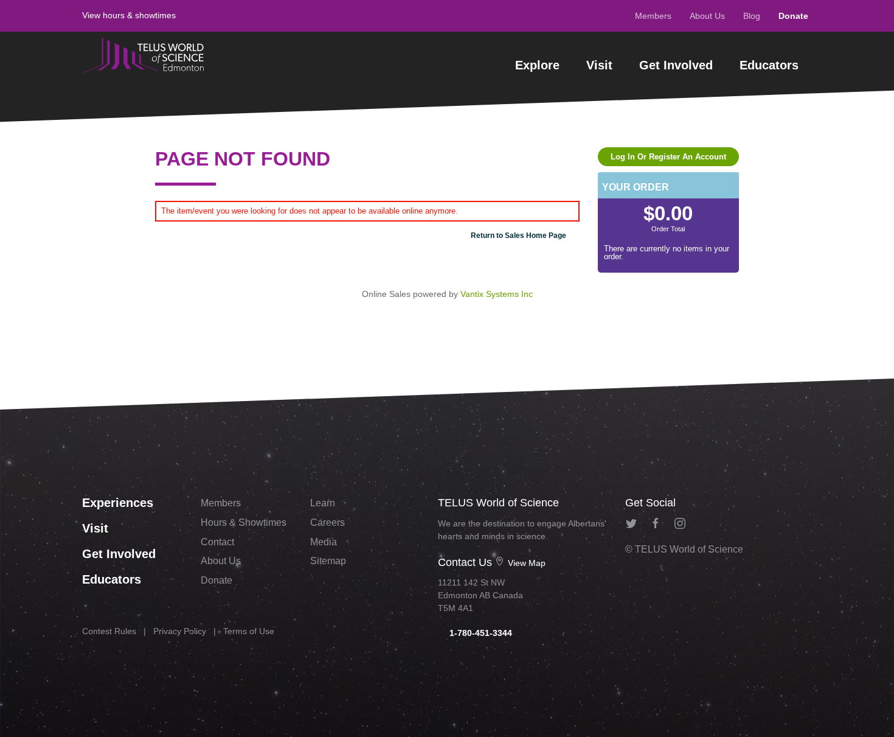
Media (323, 542)
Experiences (117, 502)
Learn (322, 503)
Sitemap (328, 561)
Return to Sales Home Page (518, 235)
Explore (537, 65)
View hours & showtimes (129, 15)
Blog (751, 16)
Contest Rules (109, 631)
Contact (217, 542)
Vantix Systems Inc (496, 294)
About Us (707, 16)
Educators (769, 65)
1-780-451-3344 (479, 633)
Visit (599, 65)
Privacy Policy (179, 631)
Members (653, 16)
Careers (327, 522)
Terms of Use (248, 631)
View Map (525, 563)
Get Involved (676, 65)
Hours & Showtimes (243, 522)
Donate (793, 16)
